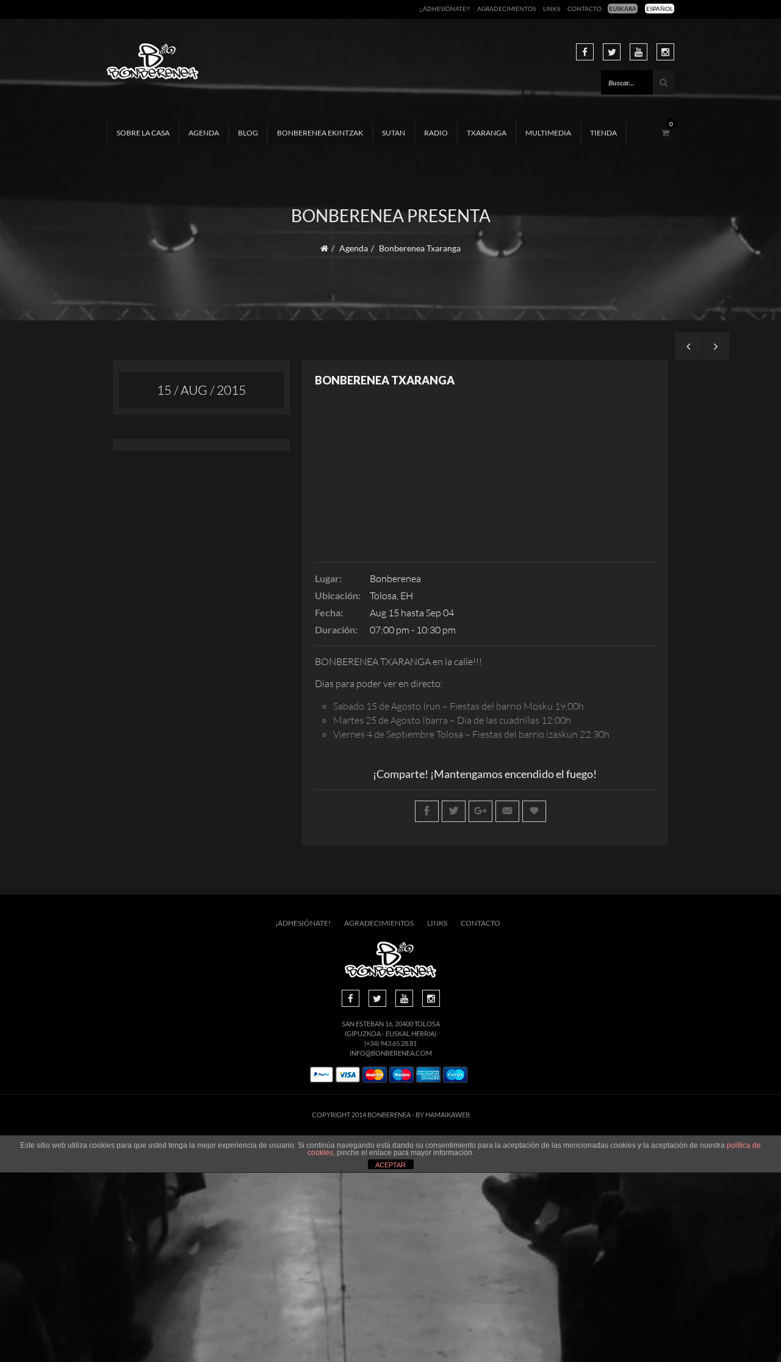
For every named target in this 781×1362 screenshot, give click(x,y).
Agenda (204, 132)
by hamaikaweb (443, 1115)
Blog (248, 132)
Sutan (393, 132)
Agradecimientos (506, 8)
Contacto (584, 8)
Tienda (603, 132)
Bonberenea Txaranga (385, 380)
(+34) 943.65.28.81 (390, 1043)
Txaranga (486, 132)
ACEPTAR (390, 1165)
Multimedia (548, 132)
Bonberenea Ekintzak (320, 132)
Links (551, 8)
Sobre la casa (143, 132)
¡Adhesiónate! (303, 923)
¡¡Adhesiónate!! (444, 8)
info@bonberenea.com (391, 1053)
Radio (436, 132)
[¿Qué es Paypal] (321, 1075)
